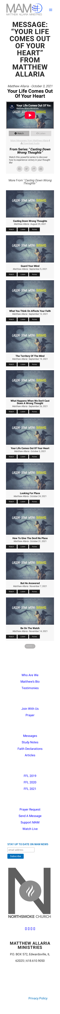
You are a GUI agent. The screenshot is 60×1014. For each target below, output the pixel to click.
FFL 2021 (30, 789)
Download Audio (31, 143)
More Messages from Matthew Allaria (29, 140)
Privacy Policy (37, 998)
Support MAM (30, 822)
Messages (30, 736)
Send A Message (30, 816)
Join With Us (30, 709)
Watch (20, 133)
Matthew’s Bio (30, 681)
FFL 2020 (30, 782)
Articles (30, 755)
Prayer (30, 715)
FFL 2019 (30, 776)
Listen (42, 133)
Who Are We (30, 675)
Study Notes (30, 742)
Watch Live (30, 829)
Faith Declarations (30, 749)
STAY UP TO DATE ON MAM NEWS (27, 844)
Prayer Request (30, 809)
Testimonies (30, 688)
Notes (34, 229)
